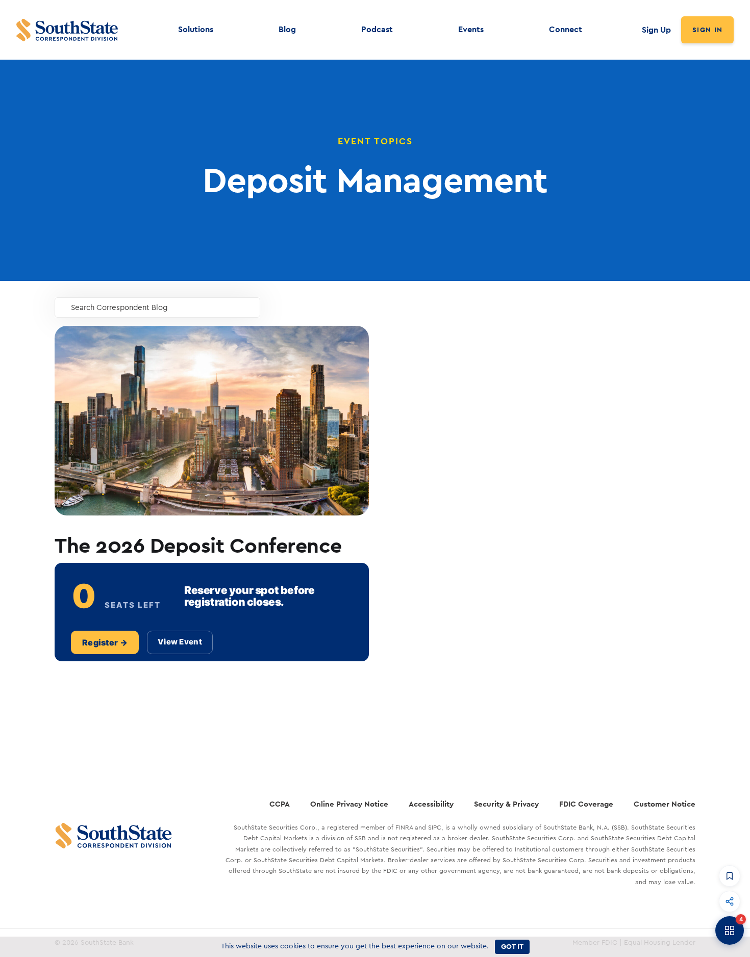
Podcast (377, 29)
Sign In (707, 29)
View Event (180, 641)
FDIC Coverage (586, 804)
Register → (105, 642)
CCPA (279, 804)
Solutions (195, 29)
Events (471, 29)
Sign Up (656, 29)
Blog (287, 29)
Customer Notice (664, 804)
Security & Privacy (506, 804)
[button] (729, 876)
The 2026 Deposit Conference (198, 545)
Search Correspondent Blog (119, 308)
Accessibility (431, 804)
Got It (512, 946)
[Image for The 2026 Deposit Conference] (212, 420)
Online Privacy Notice (349, 804)
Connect (565, 29)
